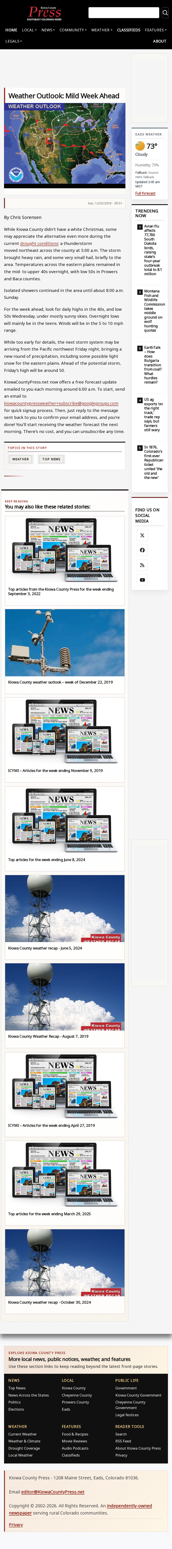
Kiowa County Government (138, 1395)
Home (11, 29)
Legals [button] (12, 41)
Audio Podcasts (75, 1448)
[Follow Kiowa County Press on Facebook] (142, 550)
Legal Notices (127, 1414)
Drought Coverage (24, 1448)
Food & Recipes (75, 1434)
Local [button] (28, 29)
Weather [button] (100, 29)
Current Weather (22, 1434)
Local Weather (20, 1455)
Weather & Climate (24, 1441)
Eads (66, 1409)
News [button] (46, 29)
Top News (51, 459)
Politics (14, 1402)
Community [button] (72, 29)
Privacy (121, 1455)
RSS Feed (123, 1441)
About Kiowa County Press (138, 1448)
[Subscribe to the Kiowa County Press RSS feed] (142, 565)
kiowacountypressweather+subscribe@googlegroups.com (61, 403)
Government (126, 1387)
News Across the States (28, 1395)
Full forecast (145, 193)
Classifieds (128, 29)
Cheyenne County (77, 1395)
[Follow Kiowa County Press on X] (142, 535)
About (159, 41)
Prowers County (75, 1402)
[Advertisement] (149, 715)
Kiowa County (74, 1387)
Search (121, 1434)
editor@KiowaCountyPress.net (52, 1492)
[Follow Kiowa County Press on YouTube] (142, 580)
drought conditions (39, 243)
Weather (20, 459)
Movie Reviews (74, 1441)
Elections (16, 1409)
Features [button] (154, 29)
